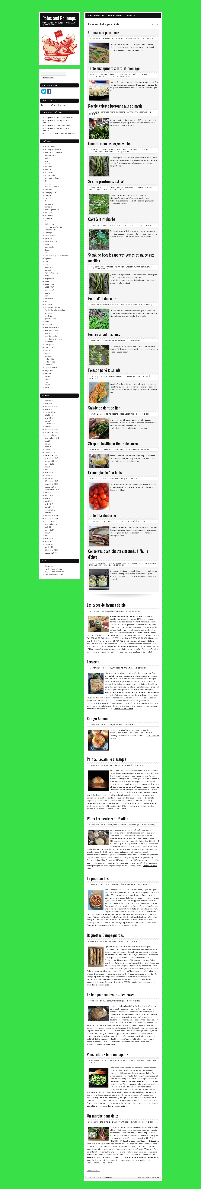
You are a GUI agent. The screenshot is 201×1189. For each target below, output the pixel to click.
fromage (48, 233)
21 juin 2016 (95, 39)
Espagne (48, 218)
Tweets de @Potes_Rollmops (53, 105)
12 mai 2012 (94, 112)
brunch (48, 184)
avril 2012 (49, 504)
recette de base (117, 74)
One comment (118, 189)
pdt (46, 301)
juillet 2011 (49, 530)
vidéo (47, 379)
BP (46, 181)
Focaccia (93, 662)
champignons (50, 192)
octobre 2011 (50, 521)
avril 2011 (49, 538)
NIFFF (47, 281)
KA (46, 253)
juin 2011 (49, 533)
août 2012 (49, 493)
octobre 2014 (50, 435)
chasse (48, 195)
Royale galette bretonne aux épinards (115, 106)
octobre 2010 (50, 553)
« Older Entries (93, 1171)
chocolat (48, 198)
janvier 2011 (50, 547)
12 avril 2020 (93, 825)
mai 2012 (48, 501)
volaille (48, 388)
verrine (48, 373)
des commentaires (54, 572)
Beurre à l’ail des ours (104, 334)
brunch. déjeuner (108, 150)
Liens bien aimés (115, 16)
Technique (136, 825)
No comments (142, 414)
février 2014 (50, 449)
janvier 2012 (50, 513)
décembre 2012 (51, 481)
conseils (48, 207)
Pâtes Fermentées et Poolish (107, 818)
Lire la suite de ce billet (142, 652)
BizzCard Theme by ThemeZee (148, 1177)
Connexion (49, 566)
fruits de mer (50, 235)
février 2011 (50, 544)
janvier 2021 (50, 401)
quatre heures (50, 319)
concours (49, 204)
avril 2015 (49, 418)
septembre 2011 (52, 524)
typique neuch (51, 367)
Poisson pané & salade (104, 370)
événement (50, 224)
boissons (107, 450)
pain (116, 611)
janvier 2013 (50, 478)
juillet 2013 (49, 464)
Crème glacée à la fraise (105, 472)
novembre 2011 (51, 518)
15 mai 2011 (94, 267)
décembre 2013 (51, 455)
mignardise (49, 278)
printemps (127, 39)
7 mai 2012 (94, 376)
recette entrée (130, 74)
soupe (47, 353)
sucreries (48, 356)
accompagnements (109, 267)
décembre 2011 (51, 515)
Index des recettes (96, 16)
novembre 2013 (51, 458)
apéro (105, 668)
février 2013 (50, 475)
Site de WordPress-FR (54, 575)
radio (47, 322)
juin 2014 (49, 441)
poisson (103, 376)
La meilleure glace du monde (56, 256)
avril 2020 (49, 404)
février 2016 (50, 412)
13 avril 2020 (93, 765)
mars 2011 (49, 541)
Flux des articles (53, 569)
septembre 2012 (52, 490)
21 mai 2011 (94, 479)
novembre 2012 (51, 484)
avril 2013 (49, 472)
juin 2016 (49, 409)
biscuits (48, 169)
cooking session (52, 210)
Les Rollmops (132, 16)
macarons (49, 267)
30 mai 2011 (94, 74)
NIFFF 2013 (49, 287)
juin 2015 (49, 415)
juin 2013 (49, 467)
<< (152, 24)
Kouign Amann (97, 718)
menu (114, 39)
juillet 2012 (49, 495)
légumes (113, 1060)
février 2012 (50, 510)
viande (92, 269)
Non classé (118, 725)
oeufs (120, 39)
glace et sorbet (107, 479)
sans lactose (115, 152)
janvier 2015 (50, 426)
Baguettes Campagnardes (105, 935)
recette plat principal (128, 112)
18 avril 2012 (95, 340)
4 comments (148, 39)
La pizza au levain (99, 878)
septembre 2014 (52, 438)
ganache (48, 238)
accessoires (50, 146)
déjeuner (48, 212)
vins (46, 382)
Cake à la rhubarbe (101, 219)
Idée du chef (125, 884)
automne (48, 167)
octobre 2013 (50, 461)
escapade (49, 215)
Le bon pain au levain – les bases (110, 995)
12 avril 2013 (95, 187)
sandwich (120, 941)
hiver (107, 1060)
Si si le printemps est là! (106, 181)
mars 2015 (49, 421)
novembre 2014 (51, 432)
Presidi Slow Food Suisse (55, 310)
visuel (47, 385)
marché (108, 39)
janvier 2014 (50, 452)
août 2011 (49, 527)
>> (156, 24)
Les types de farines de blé (106, 605)
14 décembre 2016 (95, 1060)
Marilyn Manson (51, 273)
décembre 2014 (51, 429)
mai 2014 (48, 444)
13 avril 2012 (95, 305)
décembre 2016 (51, 406)
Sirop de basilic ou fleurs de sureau (113, 443)
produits (48, 316)
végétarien (113, 76)
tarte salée (103, 76)
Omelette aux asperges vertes (109, 143)
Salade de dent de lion (104, 408)
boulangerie (107, 611)
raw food (137, 39)
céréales (105, 112)
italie (126, 668)
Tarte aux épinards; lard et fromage (114, 68)
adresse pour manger (54, 152)
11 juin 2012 (95, 521)
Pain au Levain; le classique (106, 759)
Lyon (47, 264)
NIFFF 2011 (49, 284)
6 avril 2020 (93, 941)
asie (46, 161)
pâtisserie (122, 611)
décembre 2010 (51, 550)
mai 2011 (48, 536)
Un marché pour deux (103, 32)
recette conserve (119, 305)
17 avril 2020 (93, 725)
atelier (47, 164)
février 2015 (50, 424)
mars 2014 (49, 447)
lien (46, 261)
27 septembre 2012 (97, 563)
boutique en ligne (52, 178)
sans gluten (103, 152)
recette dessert (131, 225)
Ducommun (49, 133)
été (102, 39)
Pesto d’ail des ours (102, 298)
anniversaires (109, 225)
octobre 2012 (50, 487)
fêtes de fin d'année (53, 227)
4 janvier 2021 (94, 611)
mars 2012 (49, 507)
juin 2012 (49, 498)
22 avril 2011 (95, 225)
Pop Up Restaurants (53, 307)
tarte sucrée (130, 521)
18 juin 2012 (95, 150)
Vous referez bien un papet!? (107, 1054)
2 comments (125, 76)
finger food (50, 230)
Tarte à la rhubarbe (102, 515)
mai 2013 (48, 470)
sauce (149, 267)
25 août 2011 (95, 450)
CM (46, 201)
